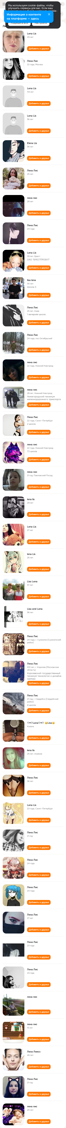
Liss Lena (32, 581)
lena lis (31, 499)
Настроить (41, 22)
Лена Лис (32, 60)
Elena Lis (32, 143)
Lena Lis (31, 33)
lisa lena (31, 280)
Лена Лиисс (34, 1051)
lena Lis (31, 554)
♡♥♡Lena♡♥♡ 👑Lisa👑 (41, 722)
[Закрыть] (49, 15)
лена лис (32, 197)
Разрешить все (19, 22)
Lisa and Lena (34, 608)
